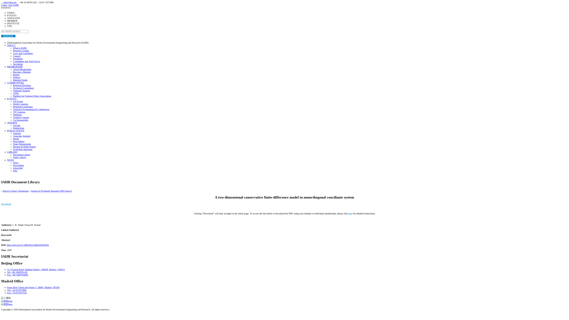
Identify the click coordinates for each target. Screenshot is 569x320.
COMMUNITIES (15, 82)
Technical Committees (23, 88)
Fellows (16, 77)
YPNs (16, 93)
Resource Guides (21, 50)
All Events (18, 101)
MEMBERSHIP (15, 66)
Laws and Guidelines (23, 53)
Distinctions (18, 128)
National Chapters (21, 90)
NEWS (10, 160)
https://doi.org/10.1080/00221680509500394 (28, 245)
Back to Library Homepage (16, 191)
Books (16, 138)
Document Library (21, 154)
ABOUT (11, 45)
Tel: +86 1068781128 (17, 272)
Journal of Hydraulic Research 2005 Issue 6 (51, 191)
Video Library (19, 157)
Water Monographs (22, 144)
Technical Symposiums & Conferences (31, 109)
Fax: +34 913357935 (17, 293)
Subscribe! (18, 168)
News (16, 162)
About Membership (22, 69)
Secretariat (18, 64)
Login (4, 5)
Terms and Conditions (121, 309)
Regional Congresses (23, 106)
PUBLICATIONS (15, 130)
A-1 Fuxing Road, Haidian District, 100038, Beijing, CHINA (36, 269)
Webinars (17, 114)
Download (6, 204)
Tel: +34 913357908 (16, 290)
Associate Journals (21, 136)
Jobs (15, 170)
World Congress (20, 104)
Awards (16, 125)
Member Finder (20, 80)
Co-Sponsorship (20, 120)
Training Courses (21, 117)
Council (16, 56)
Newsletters (18, 165)
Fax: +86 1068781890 (17, 275)
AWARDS (12, 122)
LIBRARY (12, 152)
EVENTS (11, 98)
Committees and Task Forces (26, 61)
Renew (16, 74)
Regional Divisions (22, 85)
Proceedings (18, 141)
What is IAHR (20, 48)
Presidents (18, 58)
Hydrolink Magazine (22, 149)
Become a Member (22, 72)
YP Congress (19, 112)
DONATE (8, 36)
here (351, 213)
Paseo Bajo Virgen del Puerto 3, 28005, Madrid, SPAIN (33, 287)
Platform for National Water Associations (32, 96)
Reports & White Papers (24, 146)
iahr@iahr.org (9, 2)
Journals (17, 133)
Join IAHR (13, 5)
